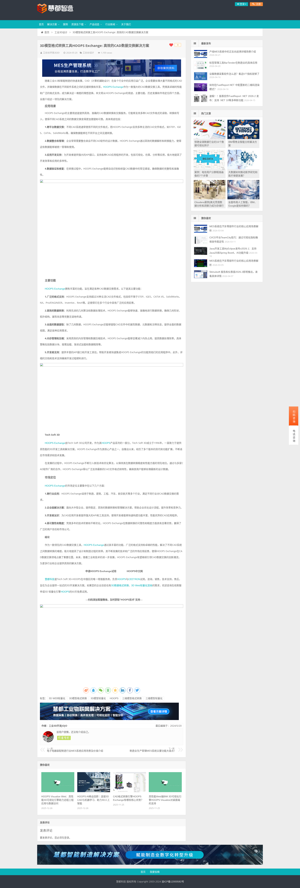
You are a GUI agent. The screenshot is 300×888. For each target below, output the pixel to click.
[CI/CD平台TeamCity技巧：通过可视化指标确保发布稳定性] (201, 239)
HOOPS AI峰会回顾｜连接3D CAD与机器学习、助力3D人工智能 (93, 800)
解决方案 (52, 24)
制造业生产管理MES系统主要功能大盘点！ (153, 750)
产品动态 (94, 24)
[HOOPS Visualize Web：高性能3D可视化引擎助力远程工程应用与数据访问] (57, 791)
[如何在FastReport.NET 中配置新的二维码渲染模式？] (201, 87)
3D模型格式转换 (78, 698)
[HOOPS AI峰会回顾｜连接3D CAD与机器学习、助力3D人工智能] (93, 791)
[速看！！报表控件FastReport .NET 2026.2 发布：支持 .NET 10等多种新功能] (201, 98)
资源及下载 (77, 24)
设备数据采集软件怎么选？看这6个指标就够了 (234, 73)
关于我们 (126, 24)
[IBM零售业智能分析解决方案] (243, 138)
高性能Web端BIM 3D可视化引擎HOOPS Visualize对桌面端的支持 (165, 800)
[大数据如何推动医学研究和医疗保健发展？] (243, 168)
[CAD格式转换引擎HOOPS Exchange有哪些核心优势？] (129, 791)
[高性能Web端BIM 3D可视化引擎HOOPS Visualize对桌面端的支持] (165, 791)
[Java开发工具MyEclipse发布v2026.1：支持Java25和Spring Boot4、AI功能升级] (201, 250)
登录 (66, 837)
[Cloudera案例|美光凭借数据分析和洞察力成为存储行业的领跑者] (210, 198)
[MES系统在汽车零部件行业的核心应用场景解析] (201, 228)
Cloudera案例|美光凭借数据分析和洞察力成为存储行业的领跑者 (209, 206)
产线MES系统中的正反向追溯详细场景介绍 (232, 51)
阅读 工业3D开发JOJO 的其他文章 (64, 738)
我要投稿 (155, 871)
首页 (41, 24)
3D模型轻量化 (98, 698)
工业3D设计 (61, 32)
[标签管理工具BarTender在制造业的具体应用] (201, 65)
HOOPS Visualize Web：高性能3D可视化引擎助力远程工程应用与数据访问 (57, 800)
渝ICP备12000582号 (173, 881)
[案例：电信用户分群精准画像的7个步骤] (210, 168)
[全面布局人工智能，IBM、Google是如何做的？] (243, 198)
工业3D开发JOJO (51, 53)
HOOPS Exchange (113, 86)
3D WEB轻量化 (57, 698)
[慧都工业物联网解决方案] (109, 719)
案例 (65, 24)
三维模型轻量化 (153, 698)
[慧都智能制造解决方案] (150, 863)
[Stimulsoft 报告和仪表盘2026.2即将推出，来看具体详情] (201, 274)
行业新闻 (110, 24)
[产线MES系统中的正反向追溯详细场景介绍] (201, 54)
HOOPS (106, 443)
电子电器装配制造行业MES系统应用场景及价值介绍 (75, 750)
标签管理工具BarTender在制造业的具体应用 (233, 62)
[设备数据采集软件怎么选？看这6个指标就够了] (201, 76)
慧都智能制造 (59, 9)
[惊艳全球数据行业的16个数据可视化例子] (210, 138)
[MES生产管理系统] (111, 68)
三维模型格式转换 (132, 698)
